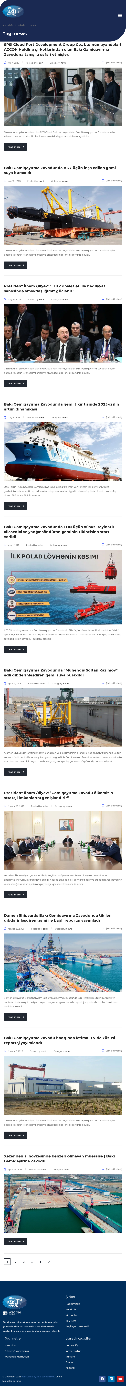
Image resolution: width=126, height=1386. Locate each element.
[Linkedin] (111, 1379)
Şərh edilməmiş (114, 62)
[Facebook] (102, 1379)
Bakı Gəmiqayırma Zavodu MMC (38, 1376)
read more (14, 147)
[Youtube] (120, 1379)
